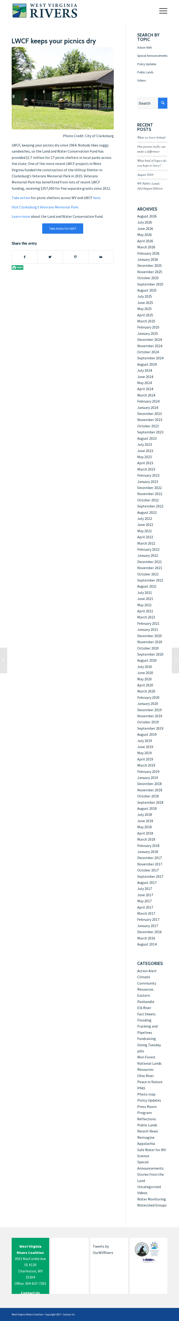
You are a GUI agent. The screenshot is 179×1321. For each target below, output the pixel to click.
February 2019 (148, 771)
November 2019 (149, 716)
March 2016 (146, 938)
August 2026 (145, 174)
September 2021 (150, 580)
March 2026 (146, 247)
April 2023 (145, 463)
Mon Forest (146, 1057)
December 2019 (149, 709)
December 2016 (149, 931)
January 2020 (147, 703)
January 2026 (147, 259)
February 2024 (148, 401)
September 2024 (150, 358)
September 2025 (150, 284)
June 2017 (145, 895)
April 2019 (145, 759)
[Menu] (161, 10)
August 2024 (147, 364)
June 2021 (145, 598)
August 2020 (147, 660)
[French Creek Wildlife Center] (175, 660)
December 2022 (149, 487)
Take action (21, 197)
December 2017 (149, 857)
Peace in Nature (149, 1081)
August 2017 (147, 882)
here (96, 197)
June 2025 (145, 302)
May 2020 (144, 679)
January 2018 (147, 851)
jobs (140, 1051)
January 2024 (147, 407)
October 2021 (148, 574)
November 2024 (149, 345)
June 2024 (145, 376)
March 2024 (146, 395)
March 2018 (146, 839)
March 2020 (146, 691)
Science (143, 1155)
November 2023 (149, 419)
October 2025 (148, 277)
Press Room (147, 1106)
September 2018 (150, 802)
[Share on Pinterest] (75, 257)
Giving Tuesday (149, 1045)
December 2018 (149, 783)
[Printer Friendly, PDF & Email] (17, 267)
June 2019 (145, 746)
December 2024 (149, 339)
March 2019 (146, 765)
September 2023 (150, 432)
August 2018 (147, 808)
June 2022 (145, 524)
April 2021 (145, 611)
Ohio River (145, 1075)
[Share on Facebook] (24, 257)
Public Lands (145, 72)
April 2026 (145, 241)
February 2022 (148, 549)
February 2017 (148, 919)
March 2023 (146, 469)
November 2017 (149, 864)
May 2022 (144, 530)
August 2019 (147, 734)
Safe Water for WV (151, 1149)
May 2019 (144, 752)
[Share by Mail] (101, 257)
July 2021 (144, 592)
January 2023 (147, 481)
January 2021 (147, 629)
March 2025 (146, 321)
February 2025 (148, 327)
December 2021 (149, 561)
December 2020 (149, 635)
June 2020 (145, 672)
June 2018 (145, 820)
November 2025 (149, 271)
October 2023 (148, 426)
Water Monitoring (151, 1199)
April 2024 (145, 388)
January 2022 (147, 555)
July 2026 (144, 222)
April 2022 (145, 537)
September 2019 (150, 728)
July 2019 (144, 740)
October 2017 (148, 870)
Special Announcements (152, 56)
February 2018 (148, 845)
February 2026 (148, 253)
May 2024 (144, 382)
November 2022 (149, 493)
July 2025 (144, 296)
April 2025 (145, 315)
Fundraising (146, 1038)
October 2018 (148, 796)
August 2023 (147, 438)
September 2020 (150, 654)
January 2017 (147, 925)
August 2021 (147, 586)
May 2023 (144, 456)
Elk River (144, 1007)
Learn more (21, 216)
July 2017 (144, 888)
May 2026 (144, 234)
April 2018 (145, 833)
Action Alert (144, 48)
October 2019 (148, 722)
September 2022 (150, 506)
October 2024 (148, 352)
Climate (143, 977)
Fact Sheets (146, 1014)
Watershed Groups (152, 1205)
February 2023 (148, 475)
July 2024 (144, 370)
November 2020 (149, 641)
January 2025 (147, 333)
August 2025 (147, 290)
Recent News (147, 1131)
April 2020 (145, 685)
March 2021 (146, 617)
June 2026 (145, 228)
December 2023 (149, 413)
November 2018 (149, 790)
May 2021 (144, 605)
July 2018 (144, 814)
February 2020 (148, 697)
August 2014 (147, 944)
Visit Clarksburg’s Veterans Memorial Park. (45, 207)
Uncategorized (149, 1186)
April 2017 (145, 907)
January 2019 (147, 777)
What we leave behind (151, 137)
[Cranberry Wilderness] (3, 660)
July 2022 (144, 518)
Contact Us (69, 1314)
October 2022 (148, 500)
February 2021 (148, 623)
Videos (141, 80)
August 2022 (147, 512)
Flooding (144, 1020)
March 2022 (146, 543)
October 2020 (148, 648)
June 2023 (145, 450)
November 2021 (149, 567)
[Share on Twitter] (50, 257)
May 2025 (144, 308)
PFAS (141, 1088)
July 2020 (144, 666)
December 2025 (149, 265)
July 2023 (144, 444)
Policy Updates (146, 64)
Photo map (146, 1094)
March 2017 (146, 913)
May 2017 (144, 901)
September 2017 (150, 876)
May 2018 (144, 827)
